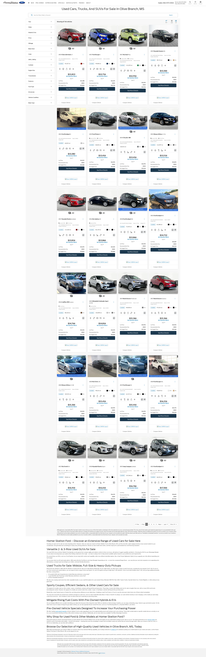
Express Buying (51, 3)
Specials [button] (61, 3)
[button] (84, 36)
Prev (143, 524)
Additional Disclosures (84, 651)
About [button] (88, 3)
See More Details (71, 89)
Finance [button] (81, 3)
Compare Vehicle (65, 102)
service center (151, 619)
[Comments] (83, 69)
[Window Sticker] (114, 69)
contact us (113, 629)
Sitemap (73, 651)
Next (160, 524)
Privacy (77, 651)
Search (170, 15)
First (137, 524)
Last (165, 524)
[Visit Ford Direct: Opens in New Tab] (102, 653)
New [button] (32, 3)
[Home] (28, 3)
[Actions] (83, 54)
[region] (71, 83)
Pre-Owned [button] (40, 3)
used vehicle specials (61, 611)
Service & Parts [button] (71, 3)
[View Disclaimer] (73, 69)
